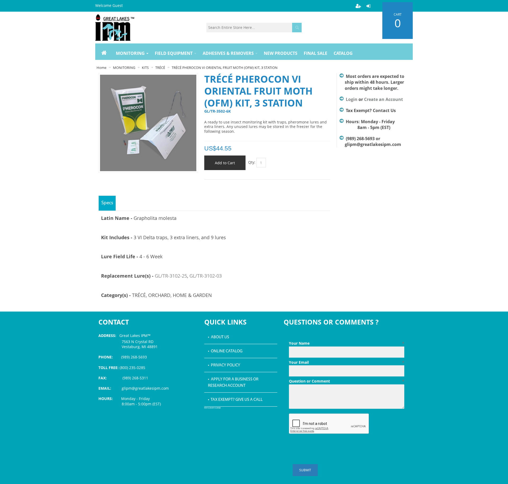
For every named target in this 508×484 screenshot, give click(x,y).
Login (351, 99)
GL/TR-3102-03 (205, 276)
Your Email (346, 362)
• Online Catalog (225, 351)
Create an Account (383, 99)
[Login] (368, 6)
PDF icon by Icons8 (212, 408)
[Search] (297, 27)
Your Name (346, 343)
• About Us (218, 337)
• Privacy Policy (224, 365)
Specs (107, 203)
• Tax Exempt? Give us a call (235, 400)
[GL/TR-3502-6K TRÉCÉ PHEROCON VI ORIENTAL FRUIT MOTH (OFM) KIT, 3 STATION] (148, 77)
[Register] (358, 6)
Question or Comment (346, 381)
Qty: (251, 162)
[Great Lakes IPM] (114, 27)
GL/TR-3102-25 (171, 276)
